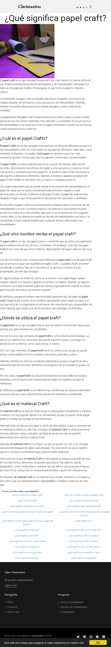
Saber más (11, 585)
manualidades (67, 612)
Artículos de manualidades (73, 607)
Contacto (12, 607)
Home (10, 602)
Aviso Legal (13, 612)
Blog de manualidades (71, 602)
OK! (98, 642)
